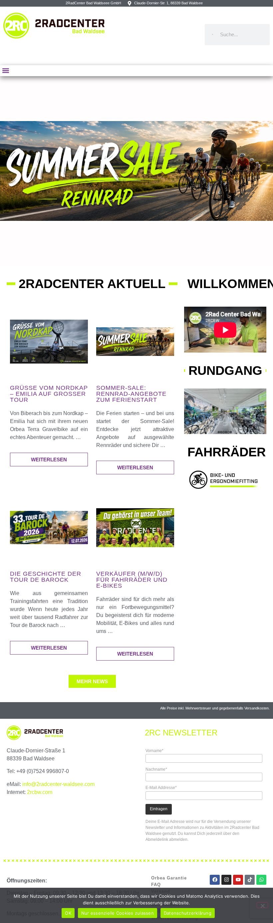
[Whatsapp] (261, 880)
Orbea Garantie (169, 877)
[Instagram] (226, 880)
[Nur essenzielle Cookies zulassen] (262, 905)
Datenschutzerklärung (187, 913)
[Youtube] (238, 880)
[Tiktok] (250, 880)
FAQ (156, 884)
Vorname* (154, 751)
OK (68, 913)
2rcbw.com (39, 792)
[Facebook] (215, 880)
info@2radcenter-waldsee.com (58, 784)
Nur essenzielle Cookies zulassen (117, 913)
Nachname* (156, 769)
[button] (5, 70)
